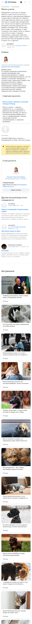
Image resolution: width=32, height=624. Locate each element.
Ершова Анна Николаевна (10, 67)
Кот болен (5, 250)
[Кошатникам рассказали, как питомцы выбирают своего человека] (16, 375)
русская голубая (21, 45)
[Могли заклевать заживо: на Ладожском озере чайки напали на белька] (16, 432)
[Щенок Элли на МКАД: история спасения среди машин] (16, 547)
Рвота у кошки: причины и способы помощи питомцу (15, 103)
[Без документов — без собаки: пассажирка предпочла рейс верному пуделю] (16, 461)
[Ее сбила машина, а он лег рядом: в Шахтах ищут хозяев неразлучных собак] (16, 518)
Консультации (5, 6)
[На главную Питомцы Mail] (11, 2)
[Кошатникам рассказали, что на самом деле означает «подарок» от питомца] (16, 490)
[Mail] (6, 2)
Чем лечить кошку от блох (10, 231)
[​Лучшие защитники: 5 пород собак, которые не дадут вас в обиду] (16, 404)
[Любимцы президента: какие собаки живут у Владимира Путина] (16, 289)
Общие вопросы (8, 186)
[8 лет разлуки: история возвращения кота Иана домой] (16, 318)
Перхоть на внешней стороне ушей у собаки (15, 210)
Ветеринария (15, 6)
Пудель (15, 205)
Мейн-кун (15, 246)
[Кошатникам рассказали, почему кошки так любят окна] (16, 604)
